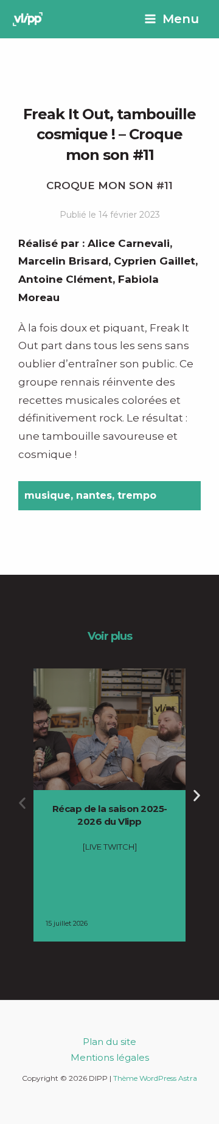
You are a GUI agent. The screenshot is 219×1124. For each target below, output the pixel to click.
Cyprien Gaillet (154, 261)
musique (47, 495)
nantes (94, 495)
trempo (136, 495)
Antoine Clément (65, 279)
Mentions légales (110, 1057)
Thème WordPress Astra (155, 1078)
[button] (22, 803)
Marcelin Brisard (63, 261)
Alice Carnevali (129, 243)
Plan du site (109, 1041)
